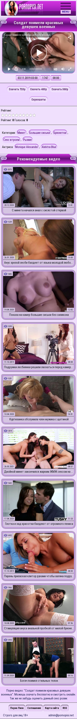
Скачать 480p (38, 89)
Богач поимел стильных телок (39, 681)
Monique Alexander (26, 147)
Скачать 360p (60, 89)
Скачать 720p (17, 89)
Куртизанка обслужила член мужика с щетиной (39, 419)
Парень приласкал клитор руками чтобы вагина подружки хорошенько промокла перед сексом (39, 576)
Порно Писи (16, 708)
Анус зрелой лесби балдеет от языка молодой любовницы (39, 262)
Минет (21, 133)
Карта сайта (52, 708)
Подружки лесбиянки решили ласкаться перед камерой (39, 367)
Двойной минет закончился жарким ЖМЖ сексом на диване (39, 471)
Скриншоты (38, 99)
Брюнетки (60, 133)
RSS (65, 708)
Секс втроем (11, 140)
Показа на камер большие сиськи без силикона (39, 315)
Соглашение (34, 708)
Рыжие (27, 140)
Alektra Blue (49, 147)
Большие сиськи (39, 133)
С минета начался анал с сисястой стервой (39, 210)
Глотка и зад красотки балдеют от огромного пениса (39, 524)
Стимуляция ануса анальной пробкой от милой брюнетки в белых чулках (39, 628)
